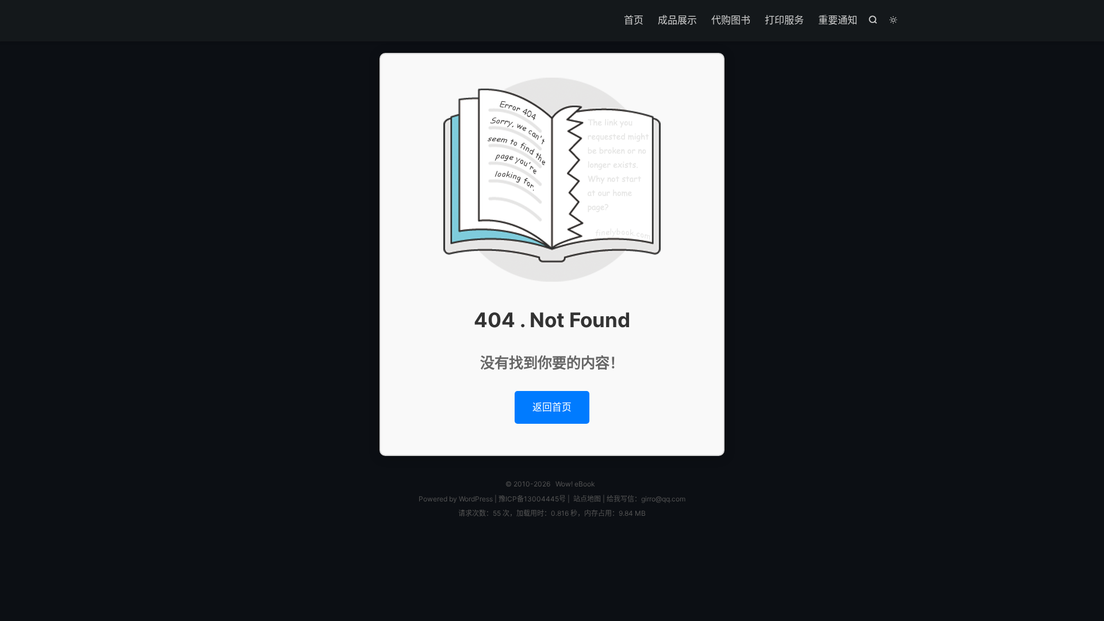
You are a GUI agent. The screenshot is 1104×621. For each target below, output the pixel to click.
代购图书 (730, 20)
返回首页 (552, 407)
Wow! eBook (575, 484)
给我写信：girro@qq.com (646, 498)
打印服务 (784, 20)
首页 (633, 20)
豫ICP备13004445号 (532, 498)
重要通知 (837, 20)
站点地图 (587, 498)
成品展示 (677, 20)
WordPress (475, 498)
